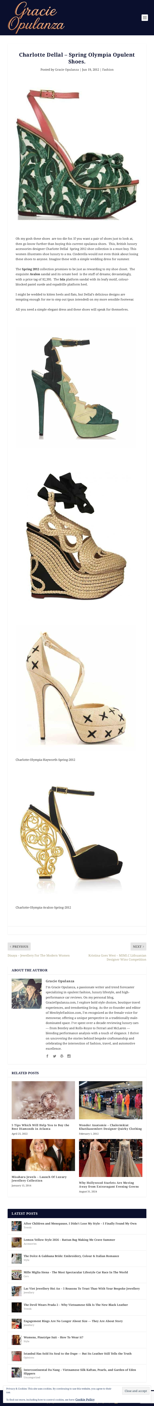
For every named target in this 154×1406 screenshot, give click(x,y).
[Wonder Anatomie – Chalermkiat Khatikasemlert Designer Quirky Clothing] (110, 1100)
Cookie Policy (85, 1399)
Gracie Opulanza (67, 69)
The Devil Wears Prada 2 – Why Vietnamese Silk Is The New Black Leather (76, 1305)
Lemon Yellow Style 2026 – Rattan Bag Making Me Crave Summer (69, 1240)
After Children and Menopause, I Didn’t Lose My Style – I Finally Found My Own (80, 1223)
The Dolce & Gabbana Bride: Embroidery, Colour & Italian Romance (71, 1256)
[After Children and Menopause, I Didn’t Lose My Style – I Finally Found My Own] (17, 1226)
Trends (27, 1227)
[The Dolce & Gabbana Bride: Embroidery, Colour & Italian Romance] (17, 1259)
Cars (26, 1276)
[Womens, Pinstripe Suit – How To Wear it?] (17, 1340)
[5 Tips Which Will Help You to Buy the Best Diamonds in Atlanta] (43, 1100)
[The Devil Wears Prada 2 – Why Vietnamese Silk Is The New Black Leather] (17, 1307)
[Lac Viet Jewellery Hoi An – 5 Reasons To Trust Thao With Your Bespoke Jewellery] (17, 1291)
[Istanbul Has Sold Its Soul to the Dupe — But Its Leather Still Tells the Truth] (17, 1356)
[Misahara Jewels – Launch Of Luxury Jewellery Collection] (43, 1155)
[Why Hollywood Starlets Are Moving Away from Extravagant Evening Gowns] (110, 1158)
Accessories (30, 1243)
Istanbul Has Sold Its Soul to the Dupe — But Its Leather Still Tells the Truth (78, 1353)
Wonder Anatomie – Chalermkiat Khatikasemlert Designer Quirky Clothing (110, 1127)
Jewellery (29, 1292)
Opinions (29, 1357)
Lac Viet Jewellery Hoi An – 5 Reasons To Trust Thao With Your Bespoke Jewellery (82, 1288)
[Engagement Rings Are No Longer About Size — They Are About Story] (17, 1324)
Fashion (108, 69)
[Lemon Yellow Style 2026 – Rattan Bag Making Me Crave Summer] (17, 1242)
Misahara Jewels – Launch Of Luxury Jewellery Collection (39, 1178)
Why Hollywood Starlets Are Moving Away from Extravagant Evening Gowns (109, 1184)
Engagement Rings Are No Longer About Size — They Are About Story (73, 1321)
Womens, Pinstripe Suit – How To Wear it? (53, 1337)
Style (26, 1260)
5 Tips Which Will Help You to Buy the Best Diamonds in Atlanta (40, 1127)
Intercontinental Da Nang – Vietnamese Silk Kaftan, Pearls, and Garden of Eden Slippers (80, 1371)
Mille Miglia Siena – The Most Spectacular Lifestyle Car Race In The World (76, 1272)
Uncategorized (32, 1377)
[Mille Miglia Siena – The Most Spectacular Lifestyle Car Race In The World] (17, 1275)
